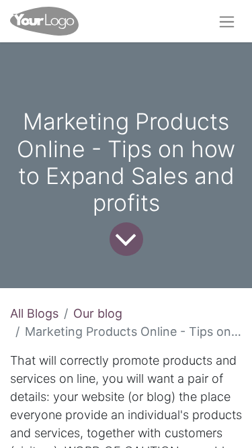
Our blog (97, 313)
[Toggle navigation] (227, 21)
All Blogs (34, 313)
